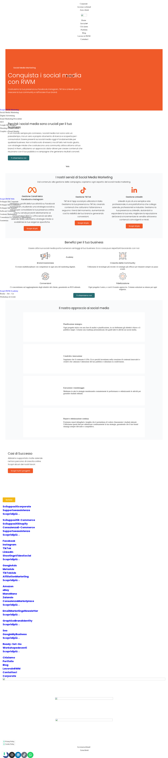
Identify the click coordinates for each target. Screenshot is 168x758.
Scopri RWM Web (7, 199)
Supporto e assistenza (16, 510)
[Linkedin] (18, 755)
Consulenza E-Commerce (19, 527)
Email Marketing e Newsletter (20, 611)
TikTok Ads (9, 573)
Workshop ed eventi (15, 647)
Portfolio (8, 661)
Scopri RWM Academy (9, 291)
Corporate (9, 676)
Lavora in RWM (11, 668)
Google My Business (15, 634)
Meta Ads (8, 569)
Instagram (9, 544)
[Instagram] (12, 755)
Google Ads (10, 565)
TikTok (7, 548)
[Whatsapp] (30, 755)
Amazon (8, 586)
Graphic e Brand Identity (17, 620)
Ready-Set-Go (12, 644)
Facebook (9, 541)
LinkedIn (8, 552)
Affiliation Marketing (16, 576)
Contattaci (10, 672)
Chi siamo (9, 657)
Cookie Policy (9, 744)
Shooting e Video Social (17, 555)
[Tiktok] (24, 755)
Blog (5, 665)
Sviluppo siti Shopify (15, 523)
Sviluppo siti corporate (17, 506)
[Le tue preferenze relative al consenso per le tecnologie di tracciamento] (4, 753)
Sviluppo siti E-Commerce (19, 520)
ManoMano (10, 593)
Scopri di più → (11, 514)
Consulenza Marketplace (18, 601)
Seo (5, 630)
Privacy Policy (9, 741)
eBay (6, 590)
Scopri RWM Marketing (9, 110)
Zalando (8, 597)
